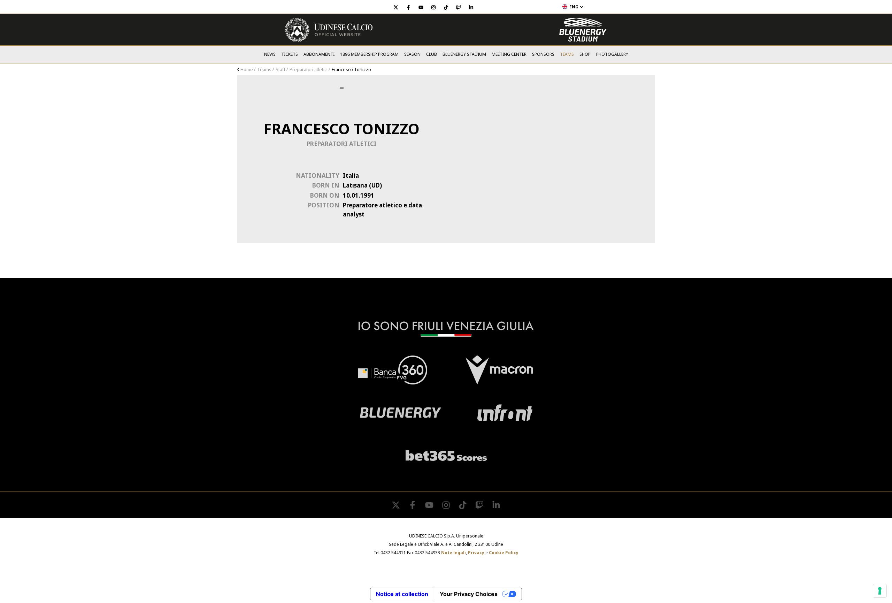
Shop (585, 54)
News (270, 54)
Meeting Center (509, 54)
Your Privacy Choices (469, 593)
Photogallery (612, 54)
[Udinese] (328, 30)
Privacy (476, 553)
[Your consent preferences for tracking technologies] (879, 590)
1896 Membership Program (369, 54)
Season (412, 54)
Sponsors (543, 54)
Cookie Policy (503, 553)
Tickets (289, 54)
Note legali (453, 553)
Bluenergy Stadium (464, 54)
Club (431, 54)
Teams (567, 54)
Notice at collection (402, 593)
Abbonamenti (318, 54)
